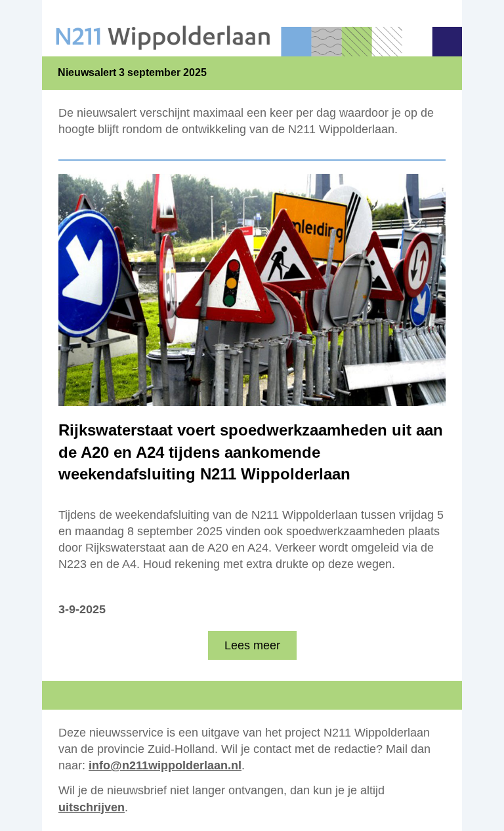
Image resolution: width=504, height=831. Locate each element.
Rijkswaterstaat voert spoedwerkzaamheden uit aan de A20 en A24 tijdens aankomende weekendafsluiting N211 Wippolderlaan (250, 452)
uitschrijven (91, 807)
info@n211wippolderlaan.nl (165, 765)
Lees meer (252, 645)
